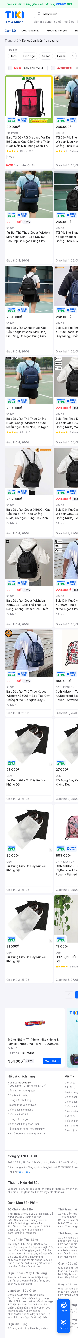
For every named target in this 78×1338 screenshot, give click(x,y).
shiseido (13, 1192)
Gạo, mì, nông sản (26, 1253)
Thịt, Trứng (25, 1243)
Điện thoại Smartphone (21, 1277)
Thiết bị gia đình (39, 1328)
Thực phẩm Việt (38, 1247)
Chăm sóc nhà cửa (29, 1266)
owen (69, 1188)
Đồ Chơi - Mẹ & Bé (20, 1209)
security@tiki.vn (36, 1133)
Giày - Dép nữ (68, 1263)
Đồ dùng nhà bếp (18, 1328)
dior (21, 1188)
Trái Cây (12, 1243)
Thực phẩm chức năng (27, 1298)
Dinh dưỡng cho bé (26, 1223)
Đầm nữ (71, 1213)
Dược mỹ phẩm (39, 1317)
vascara (12, 1188)
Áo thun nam (65, 1237)
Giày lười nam (66, 1288)
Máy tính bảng (23, 1283)
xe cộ (57, 21)
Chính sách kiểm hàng (20, 1109)
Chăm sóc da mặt (18, 1294)
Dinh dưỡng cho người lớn (28, 1226)
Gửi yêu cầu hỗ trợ (18, 1095)
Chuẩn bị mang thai (26, 1232)
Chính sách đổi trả (18, 1114)
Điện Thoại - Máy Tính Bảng (27, 1273)
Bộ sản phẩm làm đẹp (29, 1316)
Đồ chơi (43, 1213)
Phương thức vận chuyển (22, 1104)
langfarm (25, 1192)
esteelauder (33, 1188)
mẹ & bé (69, 21)
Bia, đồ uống (21, 1256)
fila (51, 1192)
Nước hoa (20, 1314)
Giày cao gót (65, 1267)
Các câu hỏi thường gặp (21, 1090)
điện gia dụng (43, 21)
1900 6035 (23, 1171)
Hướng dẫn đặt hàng (19, 1100)
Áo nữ (61, 1213)
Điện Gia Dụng (18, 1324)
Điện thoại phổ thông (26, 1280)
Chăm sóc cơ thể (25, 1301)
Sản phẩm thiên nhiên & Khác (28, 1306)
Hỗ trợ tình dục (36, 1314)
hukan (35, 1192)
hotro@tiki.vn (37, 1128)
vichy (44, 1192)
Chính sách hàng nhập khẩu (24, 1123)
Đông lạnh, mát (32, 1250)
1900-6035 (24, 1082)
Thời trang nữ (67, 1209)
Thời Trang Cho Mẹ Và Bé (22, 1213)
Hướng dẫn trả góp (18, 1119)
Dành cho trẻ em (24, 1259)
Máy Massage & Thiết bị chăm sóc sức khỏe (30, 1303)
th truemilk (48, 1188)
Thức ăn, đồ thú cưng (26, 1263)
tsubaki (59, 1192)
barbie (60, 1188)
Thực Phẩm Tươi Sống (23, 1239)
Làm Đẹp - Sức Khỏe (22, 1290)
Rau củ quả (20, 1247)
